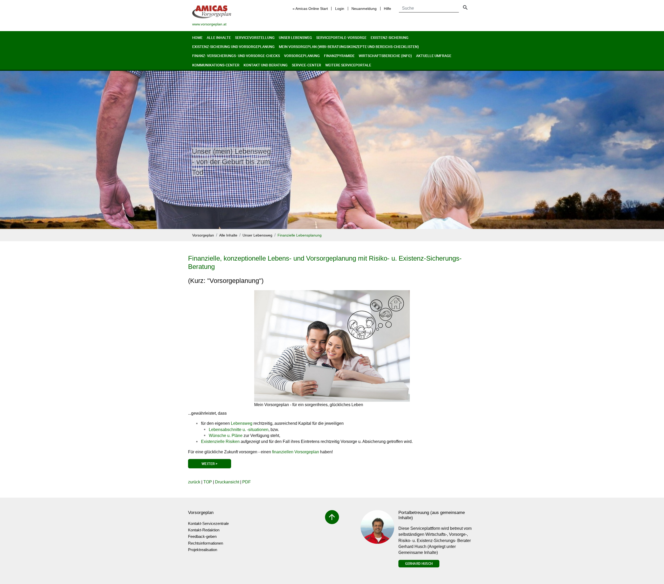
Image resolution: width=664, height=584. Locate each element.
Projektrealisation (202, 549)
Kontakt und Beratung (266, 64)
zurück (194, 482)
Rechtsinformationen (205, 543)
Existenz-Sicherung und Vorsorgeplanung (233, 46)
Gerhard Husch (419, 563)
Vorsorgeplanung (302, 55)
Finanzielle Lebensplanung (300, 235)
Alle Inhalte (219, 37)
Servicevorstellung (255, 37)
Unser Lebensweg (295, 37)
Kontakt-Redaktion (203, 530)
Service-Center (306, 64)
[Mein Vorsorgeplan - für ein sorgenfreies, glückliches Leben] (332, 346)
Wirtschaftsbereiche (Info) (385, 55)
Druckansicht (227, 482)
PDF (246, 482)
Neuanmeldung (364, 8)
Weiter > (209, 463)
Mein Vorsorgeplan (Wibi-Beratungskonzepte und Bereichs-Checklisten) (349, 46)
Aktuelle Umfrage (433, 55)
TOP (207, 482)
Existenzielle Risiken (220, 441)
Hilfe (387, 8)
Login (339, 8)
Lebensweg (241, 423)
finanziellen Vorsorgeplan (295, 452)
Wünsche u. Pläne (226, 435)
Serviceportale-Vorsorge (341, 37)
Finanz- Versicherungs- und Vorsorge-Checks (236, 55)
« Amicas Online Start (310, 8)
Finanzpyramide (339, 55)
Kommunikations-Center (215, 64)
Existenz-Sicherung (390, 37)
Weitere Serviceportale (348, 64)
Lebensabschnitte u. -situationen (238, 429)
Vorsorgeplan (203, 235)
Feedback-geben (202, 536)
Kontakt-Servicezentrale (208, 523)
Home (197, 37)
